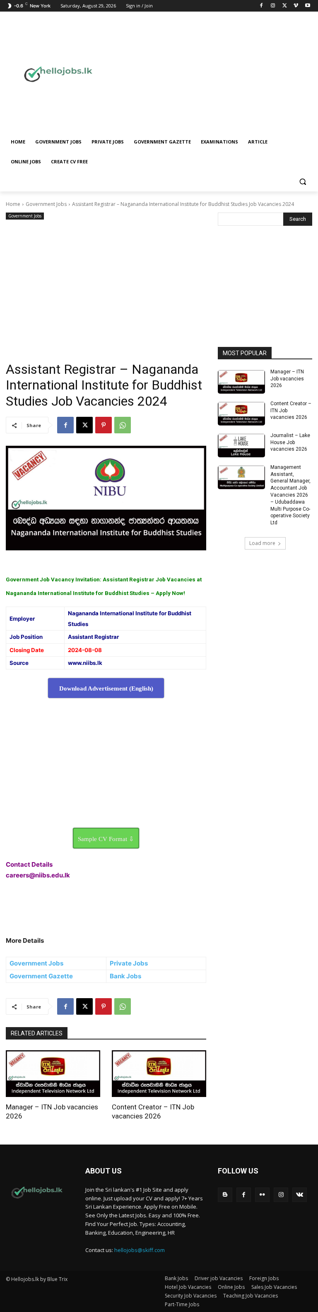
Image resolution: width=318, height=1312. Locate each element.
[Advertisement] (218, 73)
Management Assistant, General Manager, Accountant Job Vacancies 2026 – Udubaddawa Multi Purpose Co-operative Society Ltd (290, 495)
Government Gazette (41, 976)
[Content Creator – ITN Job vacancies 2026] (159, 1073)
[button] (302, 181)
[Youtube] (307, 6)
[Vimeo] (296, 6)
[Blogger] (225, 1195)
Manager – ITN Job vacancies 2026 (287, 379)
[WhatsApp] (122, 425)
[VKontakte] (299, 1195)
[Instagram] (273, 6)
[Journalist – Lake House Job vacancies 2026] (241, 445)
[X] (284, 6)
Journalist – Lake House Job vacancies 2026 (290, 442)
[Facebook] (261, 6)
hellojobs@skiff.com (139, 1250)
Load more (262, 543)
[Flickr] (262, 1195)
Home (13, 204)
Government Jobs (46, 204)
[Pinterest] (103, 425)
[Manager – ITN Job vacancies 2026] (53, 1073)
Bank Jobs (125, 976)
